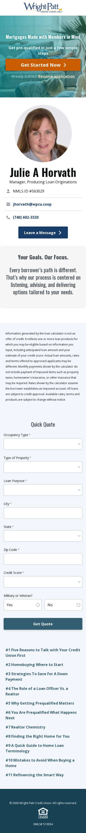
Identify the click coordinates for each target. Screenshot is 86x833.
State (9, 526)
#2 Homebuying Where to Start (35, 664)
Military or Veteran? (18, 595)
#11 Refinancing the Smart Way (35, 774)
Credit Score (14, 572)
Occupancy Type (17, 435)
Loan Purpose (15, 481)
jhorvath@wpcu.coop (32, 204)
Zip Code (11, 549)
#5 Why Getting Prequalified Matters (40, 703)
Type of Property (17, 458)
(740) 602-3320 (26, 217)
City (7, 504)
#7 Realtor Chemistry (25, 727)
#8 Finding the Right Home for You (37, 736)
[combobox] (42, 444)
